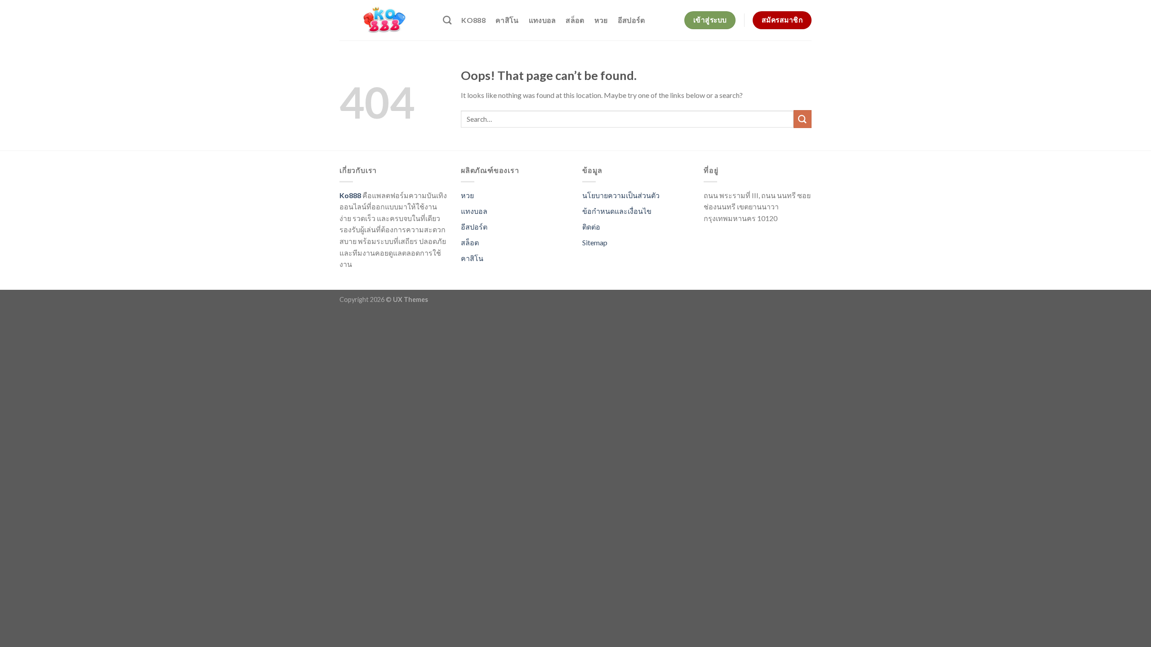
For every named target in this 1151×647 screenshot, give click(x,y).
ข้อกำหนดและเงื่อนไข (616, 211)
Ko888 (473, 20)
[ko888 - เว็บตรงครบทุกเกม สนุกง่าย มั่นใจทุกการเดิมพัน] (384, 20)
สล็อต (575, 20)
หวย (601, 20)
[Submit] (803, 119)
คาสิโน (507, 20)
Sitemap (594, 242)
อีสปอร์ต (631, 20)
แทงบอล (542, 20)
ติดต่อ (591, 226)
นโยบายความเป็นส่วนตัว (621, 195)
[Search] (447, 20)
